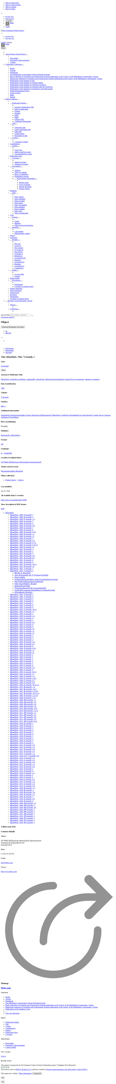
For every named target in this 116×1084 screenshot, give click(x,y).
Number (17, 113)
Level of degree (24, 185)
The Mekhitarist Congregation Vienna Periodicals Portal (30, 75)
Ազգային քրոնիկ (22, 586)
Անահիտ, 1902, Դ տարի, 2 (21, 571)
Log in (3, 1056)
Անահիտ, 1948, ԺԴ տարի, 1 (22, 818)
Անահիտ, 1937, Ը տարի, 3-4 (22, 784)
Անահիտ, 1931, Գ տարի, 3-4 (22, 749)
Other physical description (23, 225)
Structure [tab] (8, 352)
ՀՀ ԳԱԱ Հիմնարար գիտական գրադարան (21, 462)
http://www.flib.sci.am (9, 871)
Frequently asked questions (19, 60)
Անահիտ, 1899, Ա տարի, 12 (22, 536)
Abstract (17, 170)
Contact (13, 62)
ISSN (16, 115)
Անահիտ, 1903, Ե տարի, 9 (21, 627)
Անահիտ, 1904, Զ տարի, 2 (21, 637)
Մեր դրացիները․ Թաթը (25, 584)
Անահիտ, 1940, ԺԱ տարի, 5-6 (23, 807)
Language (13, 238)
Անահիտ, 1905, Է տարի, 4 (21, 661)
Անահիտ (9, 513)
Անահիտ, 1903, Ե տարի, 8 (21, 625)
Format (15, 217)
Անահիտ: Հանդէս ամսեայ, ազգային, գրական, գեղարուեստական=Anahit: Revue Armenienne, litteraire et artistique (50, 379)
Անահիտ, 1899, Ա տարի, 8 (21, 530)
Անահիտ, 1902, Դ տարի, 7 (21, 603)
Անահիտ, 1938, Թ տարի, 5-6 (22, 792)
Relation (15, 240)
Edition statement (16, 289)
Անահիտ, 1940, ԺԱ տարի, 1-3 (23, 803)
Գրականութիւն (8, 471)
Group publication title (22, 130)
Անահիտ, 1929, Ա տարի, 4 (21, 730)
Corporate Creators (21, 142)
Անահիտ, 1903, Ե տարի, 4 (21, 618)
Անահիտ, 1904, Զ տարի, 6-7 (22, 644)
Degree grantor (24, 189)
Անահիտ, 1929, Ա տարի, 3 (21, 728)
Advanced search (7, 317)
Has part (17, 244)
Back (3, 48)
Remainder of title (20, 136)
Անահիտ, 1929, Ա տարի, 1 (21, 724)
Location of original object (23, 286)
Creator (15, 138)
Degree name (24, 183)
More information (25, 1073)
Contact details (10, 1047)
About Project (10, 54)
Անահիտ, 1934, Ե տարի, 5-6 (22, 762)
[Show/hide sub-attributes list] (11, 103)
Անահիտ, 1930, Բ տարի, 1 (21, 736)
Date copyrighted (20, 205)
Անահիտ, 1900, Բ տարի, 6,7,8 (23, 543)
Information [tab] (9, 350)
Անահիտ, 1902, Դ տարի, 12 (22, 612)
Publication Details (19, 103)
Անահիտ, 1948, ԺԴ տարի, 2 (22, 820)
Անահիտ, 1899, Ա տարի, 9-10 (23, 532)
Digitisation (18, 284)
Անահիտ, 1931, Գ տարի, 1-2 (22, 747)
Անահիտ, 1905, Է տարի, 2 (21, 657)
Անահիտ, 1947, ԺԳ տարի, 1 (22, 814)
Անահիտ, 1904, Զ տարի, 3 (21, 640)
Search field (5, 315)
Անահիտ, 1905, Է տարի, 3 (21, 659)
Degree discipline (25, 187)
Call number (18, 231)
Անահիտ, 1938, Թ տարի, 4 (22, 790)
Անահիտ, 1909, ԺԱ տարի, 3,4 (23, 702)
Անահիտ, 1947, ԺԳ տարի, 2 (22, 816)
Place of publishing (21, 174)
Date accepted (19, 201)
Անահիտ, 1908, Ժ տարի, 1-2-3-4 (24, 696)
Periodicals (14, 72)
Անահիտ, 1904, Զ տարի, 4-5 (22, 642)
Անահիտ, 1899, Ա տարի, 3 (21, 521)
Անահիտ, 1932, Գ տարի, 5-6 (22, 751)
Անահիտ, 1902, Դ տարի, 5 (21, 599)
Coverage (16, 158)
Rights (14, 270)
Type (12, 215)
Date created (18, 197)
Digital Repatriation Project (19, 91)
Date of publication (21, 109)
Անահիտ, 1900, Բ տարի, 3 (21, 539)
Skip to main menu (12, 3)
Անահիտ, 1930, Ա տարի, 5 (21, 732)
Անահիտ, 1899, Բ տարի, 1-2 (22, 519)
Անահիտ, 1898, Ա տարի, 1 (21, 515)
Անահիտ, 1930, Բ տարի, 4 (21, 743)
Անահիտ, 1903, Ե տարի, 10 (22, 629)
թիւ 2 (3, 406)
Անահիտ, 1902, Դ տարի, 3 (21, 594)
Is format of (18, 254)
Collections (9, 64)
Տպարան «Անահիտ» (11, 435)
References (18, 256)
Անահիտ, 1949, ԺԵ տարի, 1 (22, 822)
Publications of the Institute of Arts (22, 81)
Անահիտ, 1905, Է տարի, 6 (21, 665)
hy (2, 453)
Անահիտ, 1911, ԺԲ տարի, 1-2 (23, 713)
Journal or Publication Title (24, 107)
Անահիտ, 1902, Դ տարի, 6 (21, 601)
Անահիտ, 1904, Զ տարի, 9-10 (23, 648)
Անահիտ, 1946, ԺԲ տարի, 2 (22, 812)
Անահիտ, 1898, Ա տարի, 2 (21, 517)
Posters (12, 97)
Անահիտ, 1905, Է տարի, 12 (22, 674)
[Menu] (2, 13)
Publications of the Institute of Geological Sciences (28, 85)
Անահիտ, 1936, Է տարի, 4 (21, 777)
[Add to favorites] (2, 337)
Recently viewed (14, 301)
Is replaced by (19, 262)
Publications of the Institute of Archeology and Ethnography (31, 89)
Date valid (18, 211)
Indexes (8, 99)
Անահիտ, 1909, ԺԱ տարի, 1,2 (23, 700)
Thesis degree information (26, 178)
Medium (17, 223)
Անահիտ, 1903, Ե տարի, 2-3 (22, 616)
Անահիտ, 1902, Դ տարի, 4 (21, 597)
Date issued (18, 203)
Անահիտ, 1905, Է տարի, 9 (21, 670)
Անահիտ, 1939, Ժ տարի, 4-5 (22, 799)
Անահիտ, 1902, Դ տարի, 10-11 (23, 610)
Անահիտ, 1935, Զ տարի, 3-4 (22, 767)
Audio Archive (15, 93)
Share (12, 23)
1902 (3, 388)
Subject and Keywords (22, 152)
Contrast (9, 21)
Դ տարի (5, 397)
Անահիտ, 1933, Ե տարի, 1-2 (22, 758)
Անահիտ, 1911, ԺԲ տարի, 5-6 (23, 717)
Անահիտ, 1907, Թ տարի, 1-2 (22, 687)
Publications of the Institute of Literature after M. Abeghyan (31, 87)
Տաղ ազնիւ (19, 577)
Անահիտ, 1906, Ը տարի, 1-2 (22, 676)
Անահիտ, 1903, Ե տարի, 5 (21, 620)
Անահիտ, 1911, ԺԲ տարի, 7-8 (23, 719)
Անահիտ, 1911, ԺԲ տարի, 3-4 (23, 715)
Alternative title (19, 128)
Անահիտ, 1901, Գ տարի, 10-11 (23, 564)
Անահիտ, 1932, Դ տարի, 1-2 (22, 754)
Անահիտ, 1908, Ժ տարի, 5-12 (23, 698)
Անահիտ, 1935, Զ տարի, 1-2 (22, 764)
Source (12, 236)
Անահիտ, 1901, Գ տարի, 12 (22, 566)
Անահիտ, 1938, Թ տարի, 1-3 (22, 788)
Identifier (15, 227)
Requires (17, 264)
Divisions (13, 295)
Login (7, 27)
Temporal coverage (21, 164)
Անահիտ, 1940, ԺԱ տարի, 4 (22, 805)
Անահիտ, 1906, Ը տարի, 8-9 (22, 683)
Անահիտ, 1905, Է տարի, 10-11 (23, 672)
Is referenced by (20, 258)
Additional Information (22, 121)
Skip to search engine (13, 5)
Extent (16, 221)
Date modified (19, 207)
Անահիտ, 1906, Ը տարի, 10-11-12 (24, 685)
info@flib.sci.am (7, 863)
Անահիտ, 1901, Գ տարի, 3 (21, 554)
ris (6, 331)
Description (14, 58)
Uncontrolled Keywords (23, 154)
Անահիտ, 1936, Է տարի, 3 (21, 775)
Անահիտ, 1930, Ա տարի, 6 (21, 734)
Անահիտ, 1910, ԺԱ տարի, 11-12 (24, 711)
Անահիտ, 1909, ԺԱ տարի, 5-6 (23, 704)
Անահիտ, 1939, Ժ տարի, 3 (21, 797)
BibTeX (8, 333)
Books (12, 68)
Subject (15, 146)
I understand (37, 1073)
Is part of (17, 246)
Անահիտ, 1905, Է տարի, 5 (21, 663)
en (6, 17)
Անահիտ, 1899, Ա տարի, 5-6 (22, 526)
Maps (12, 95)
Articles (13, 70)
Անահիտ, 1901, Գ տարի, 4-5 (22, 556)
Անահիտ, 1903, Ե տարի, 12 (22, 633)
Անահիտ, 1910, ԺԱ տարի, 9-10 (23, 708)
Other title (18, 132)
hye (9, 17)
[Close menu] (2, 33)
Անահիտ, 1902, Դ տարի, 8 (21, 605)
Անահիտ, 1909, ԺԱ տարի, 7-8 (23, 706)
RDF (3, 509)
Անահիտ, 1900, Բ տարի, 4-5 (22, 541)
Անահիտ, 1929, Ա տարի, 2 (21, 726)
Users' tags (18, 150)
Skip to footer (10, 9)
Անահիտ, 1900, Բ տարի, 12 (22, 547)
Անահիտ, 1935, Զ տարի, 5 (21, 769)
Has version (18, 248)
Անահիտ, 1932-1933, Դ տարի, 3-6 (24, 756)
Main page (6, 988)
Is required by (19, 266)
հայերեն (8, 453)
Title (14, 123)
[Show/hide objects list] (27, 54)
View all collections (12, 1013)
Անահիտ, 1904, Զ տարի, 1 (21, 635)
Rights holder (15, 278)
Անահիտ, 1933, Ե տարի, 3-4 (22, 760)
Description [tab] (9, 348)
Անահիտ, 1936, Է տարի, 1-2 (22, 773)
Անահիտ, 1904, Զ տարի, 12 (22, 653)
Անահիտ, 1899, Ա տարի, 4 (21, 523)
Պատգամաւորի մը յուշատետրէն (30, 588)
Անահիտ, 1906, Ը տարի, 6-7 (22, 680)
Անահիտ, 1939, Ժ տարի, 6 (21, 801)
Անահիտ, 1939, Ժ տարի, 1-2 (22, 795)
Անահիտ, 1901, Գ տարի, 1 (21, 549)
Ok (3, 1078)
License (17, 276)
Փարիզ (19, 471)
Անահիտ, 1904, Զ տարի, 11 (22, 650)
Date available (19, 209)
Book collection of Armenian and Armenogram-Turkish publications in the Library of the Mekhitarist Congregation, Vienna (54, 77)
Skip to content (10, 7)
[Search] (32, 315)
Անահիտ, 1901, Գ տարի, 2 (21, 551)
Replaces (17, 260)
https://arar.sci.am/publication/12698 (14, 500)
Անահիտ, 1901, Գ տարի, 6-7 (22, 558)
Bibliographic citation (22, 233)
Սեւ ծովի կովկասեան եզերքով (28, 582)
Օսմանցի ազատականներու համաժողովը (34, 590)
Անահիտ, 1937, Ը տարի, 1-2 (22, 782)
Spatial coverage (20, 162)
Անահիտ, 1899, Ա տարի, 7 (21, 528)
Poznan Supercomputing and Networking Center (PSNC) (66, 1069)
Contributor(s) (15, 144)
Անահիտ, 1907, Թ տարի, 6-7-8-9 (24, 691)
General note (14, 293)
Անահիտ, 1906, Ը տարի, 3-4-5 (23, 678)
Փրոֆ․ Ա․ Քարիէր (22, 573)
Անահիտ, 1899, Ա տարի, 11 (22, 534)
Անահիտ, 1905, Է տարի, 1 (21, 655)
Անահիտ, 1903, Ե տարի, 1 (21, 614)
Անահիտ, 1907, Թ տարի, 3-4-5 (23, 689)
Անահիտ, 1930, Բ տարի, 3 (21, 741)
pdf (2, 444)
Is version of (18, 250)
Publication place (16, 156)
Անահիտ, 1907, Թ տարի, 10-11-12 (24, 693)
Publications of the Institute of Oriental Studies (26, 83)
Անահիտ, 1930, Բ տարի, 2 (21, 739)
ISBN (16, 117)
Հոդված (5, 366)
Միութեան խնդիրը (23, 592)
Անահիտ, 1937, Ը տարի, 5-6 (22, 786)
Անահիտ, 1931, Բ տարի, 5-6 (22, 745)
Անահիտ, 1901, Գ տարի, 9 (21, 562)
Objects (13, 305)
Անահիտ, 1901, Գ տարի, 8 (21, 560)
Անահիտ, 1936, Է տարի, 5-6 (22, 779)
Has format (18, 252)
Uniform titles (19, 134)
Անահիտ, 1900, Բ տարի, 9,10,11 (24, 545)
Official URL (19, 119)
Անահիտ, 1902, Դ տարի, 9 (21, 607)
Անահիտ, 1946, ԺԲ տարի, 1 (22, 810)
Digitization (14, 297)
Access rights (19, 274)
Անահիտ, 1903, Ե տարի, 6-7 (22, 622)
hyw (12, 17)
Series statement (15, 291)
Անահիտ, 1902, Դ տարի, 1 (21, 569)
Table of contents (20, 172)
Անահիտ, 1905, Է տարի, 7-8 (22, 668)
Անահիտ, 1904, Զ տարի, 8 (21, 646)
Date (14, 193)
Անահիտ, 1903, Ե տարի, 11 (22, 631)
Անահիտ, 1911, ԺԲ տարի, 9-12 (23, 721)
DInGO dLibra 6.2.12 (23, 1069)
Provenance (16, 280)
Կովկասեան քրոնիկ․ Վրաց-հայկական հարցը (36, 579)
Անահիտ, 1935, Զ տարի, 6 (21, 771)
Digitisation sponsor (21, 176)
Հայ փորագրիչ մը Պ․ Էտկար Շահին (31, 575)
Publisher (13, 191)
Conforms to (18, 268)
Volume (17, 111)
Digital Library (11, 480)
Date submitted (19, 199)
